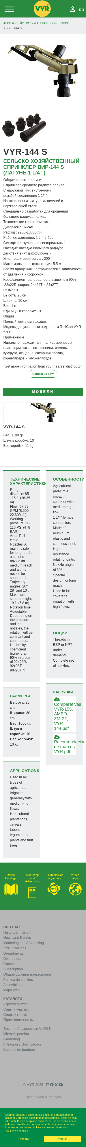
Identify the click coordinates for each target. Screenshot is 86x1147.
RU (81, 10)
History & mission (17, 932)
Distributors (12, 958)
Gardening (11, 1039)
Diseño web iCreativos (43, 1097)
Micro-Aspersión (16, 1034)
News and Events (17, 938)
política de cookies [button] (17, 1131)
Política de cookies (18, 979)
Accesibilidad (13, 985)
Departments (13, 953)
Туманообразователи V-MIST (27, 1028)
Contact (9, 964)
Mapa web (11, 990)
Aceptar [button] (62, 1138)
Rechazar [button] (24, 1138)
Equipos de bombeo (19, 1049)
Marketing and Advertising (23, 943)
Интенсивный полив (51, 23)
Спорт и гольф (15, 1014)
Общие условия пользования (27, 974)
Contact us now (43, 373)
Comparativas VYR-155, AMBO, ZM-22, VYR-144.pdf (65, 716)
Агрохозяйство (16, 23)
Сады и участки (16, 1009)
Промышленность (18, 1020)
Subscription (13, 969)
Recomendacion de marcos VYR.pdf (65, 746)
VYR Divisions (14, 948)
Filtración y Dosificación (22, 1044)
